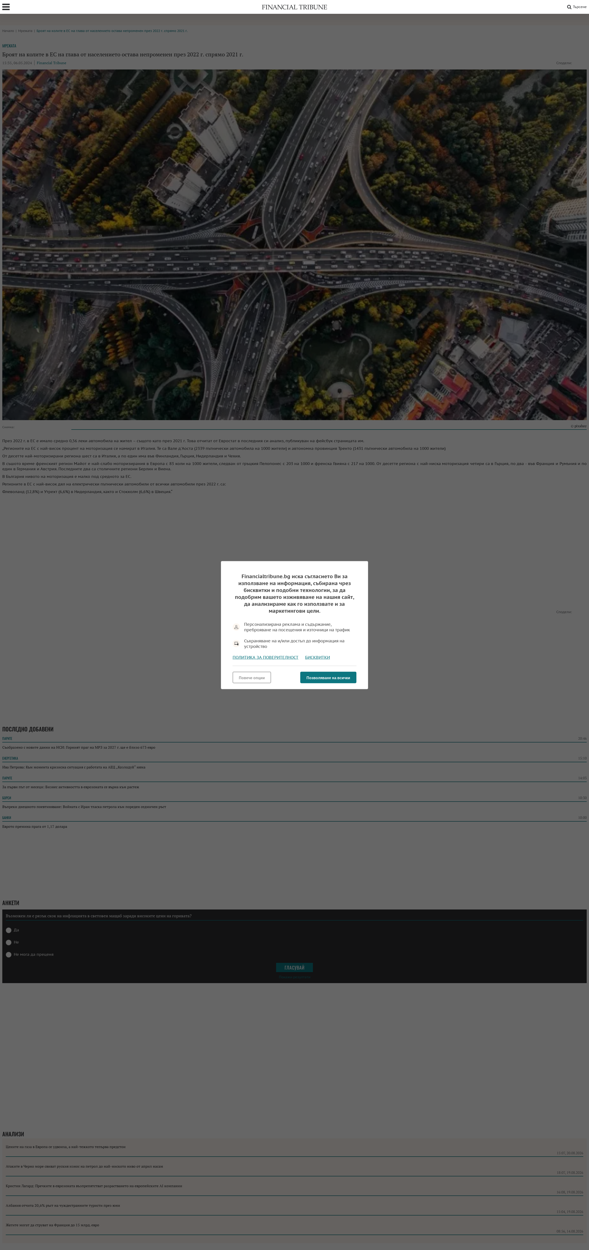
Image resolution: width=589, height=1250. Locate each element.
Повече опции (252, 678)
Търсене (580, 7)
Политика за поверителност (265, 657)
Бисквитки (317, 657)
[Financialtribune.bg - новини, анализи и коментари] (294, 7)
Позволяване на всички (328, 678)
